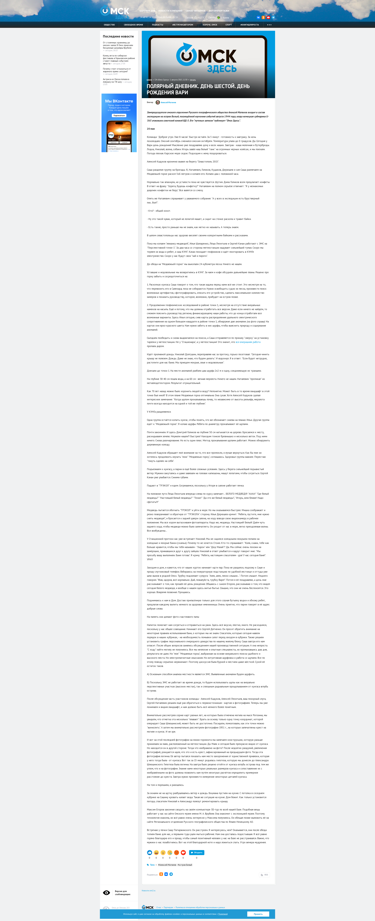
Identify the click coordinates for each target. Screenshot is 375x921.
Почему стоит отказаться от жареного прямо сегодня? (117, 70)
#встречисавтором (182, 24)
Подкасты (157, 24)
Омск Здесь (114, 11)
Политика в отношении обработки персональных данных (200, 907)
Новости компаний (170, 10)
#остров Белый (185, 864)
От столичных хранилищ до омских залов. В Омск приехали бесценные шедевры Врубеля (118, 45)
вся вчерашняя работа (248, 342)
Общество (109, 24)
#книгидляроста (250, 24)
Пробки (212, 17)
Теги (152, 864)
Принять (258, 914)
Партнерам (168, 907)
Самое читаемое (195, 10)
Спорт (228, 24)
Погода (189, 17)
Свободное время (133, 24)
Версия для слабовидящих (122, 893)
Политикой (223, 914)
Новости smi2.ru (148, 890)
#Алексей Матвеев (167, 864)
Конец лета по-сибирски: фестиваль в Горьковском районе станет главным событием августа (119, 59)
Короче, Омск (210, 24)
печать (193, 80)
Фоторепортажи (219, 10)
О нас (158, 907)
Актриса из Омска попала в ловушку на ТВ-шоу (116, 80)
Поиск (271, 10)
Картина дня (147, 10)
